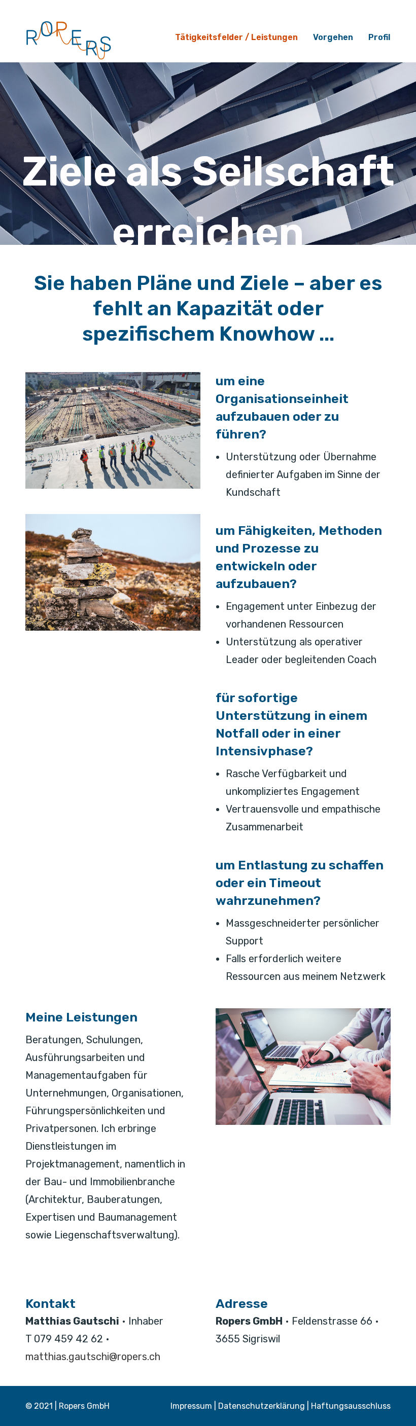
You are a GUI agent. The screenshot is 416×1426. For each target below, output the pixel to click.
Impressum (191, 1406)
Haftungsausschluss (351, 1406)
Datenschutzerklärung (261, 1406)
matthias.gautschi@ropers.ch (92, 1356)
